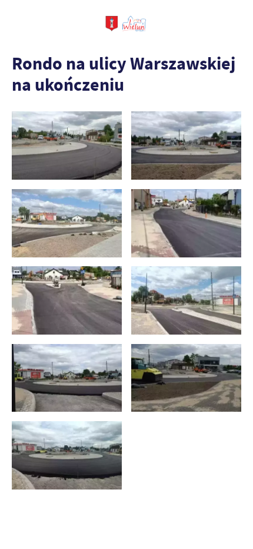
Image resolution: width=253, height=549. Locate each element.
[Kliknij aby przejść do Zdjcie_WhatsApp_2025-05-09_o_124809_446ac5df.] (186, 300)
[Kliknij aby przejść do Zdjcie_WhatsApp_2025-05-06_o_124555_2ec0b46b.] (67, 378)
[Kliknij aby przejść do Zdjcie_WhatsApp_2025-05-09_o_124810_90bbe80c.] (186, 223)
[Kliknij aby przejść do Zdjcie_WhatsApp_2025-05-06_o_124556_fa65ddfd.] (67, 145)
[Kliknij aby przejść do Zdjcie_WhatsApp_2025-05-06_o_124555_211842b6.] (186, 378)
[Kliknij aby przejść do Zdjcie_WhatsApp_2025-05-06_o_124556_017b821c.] (67, 455)
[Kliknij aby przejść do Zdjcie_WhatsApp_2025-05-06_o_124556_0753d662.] (186, 145)
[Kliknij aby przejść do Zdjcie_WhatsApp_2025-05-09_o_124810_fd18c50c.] (67, 223)
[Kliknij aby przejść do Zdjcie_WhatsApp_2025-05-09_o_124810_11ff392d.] (67, 300)
